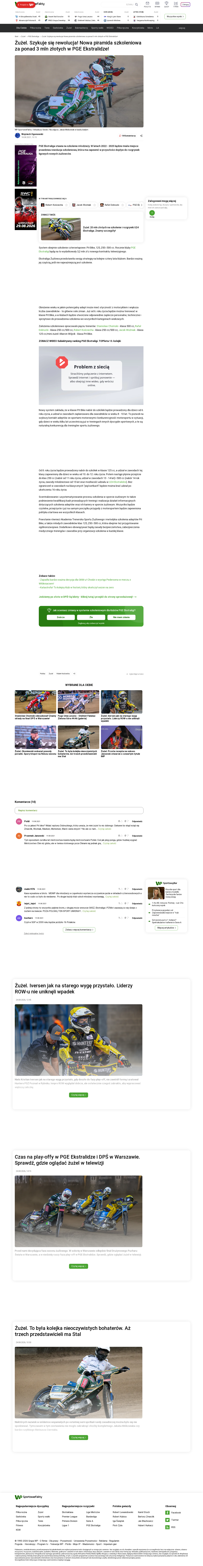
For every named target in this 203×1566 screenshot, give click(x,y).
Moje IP (77, 1544)
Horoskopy (30, 1544)
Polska (42, 674)
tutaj (68, 1560)
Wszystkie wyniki (174, 16)
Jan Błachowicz (145, 1521)
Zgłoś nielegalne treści (34, 933)
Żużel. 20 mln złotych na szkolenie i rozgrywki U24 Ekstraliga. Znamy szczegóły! (111, 229)
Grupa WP (33, 1541)
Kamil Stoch (144, 1512)
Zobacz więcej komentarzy (78, 929)
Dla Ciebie (21, 28)
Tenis (47, 28)
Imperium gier (110, 1544)
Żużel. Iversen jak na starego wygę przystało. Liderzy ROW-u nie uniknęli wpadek (120, 718)
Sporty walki (97, 28)
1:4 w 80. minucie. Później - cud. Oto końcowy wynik (167, 904)
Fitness (19, 1525)
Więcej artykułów (165, 927)
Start (16, 36)
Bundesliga (91, 1516)
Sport (99, 1544)
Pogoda (18, 1544)
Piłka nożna (35, 28)
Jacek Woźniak (127, 330)
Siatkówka (58, 28)
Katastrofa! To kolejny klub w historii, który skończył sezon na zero (77, 587)
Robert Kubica (119, 1516)
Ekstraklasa (67, 1512)
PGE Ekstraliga (34, 36)
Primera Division (69, 1521)
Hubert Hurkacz (145, 1525)
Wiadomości (88, 1544)
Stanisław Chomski (107, 326)
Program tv (42, 1544)
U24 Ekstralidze (117, 482)
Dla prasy (53, 1541)
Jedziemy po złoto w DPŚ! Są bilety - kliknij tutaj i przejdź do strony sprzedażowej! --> (87, 596)
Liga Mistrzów (93, 1512)
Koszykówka (138, 28)
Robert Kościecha (83, 330)
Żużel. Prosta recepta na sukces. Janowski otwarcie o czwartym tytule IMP (120, 754)
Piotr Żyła (117, 1525)
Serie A (89, 1521)
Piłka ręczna (123, 28)
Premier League (69, 1516)
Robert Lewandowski (123, 1512)
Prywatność (66, 1541)
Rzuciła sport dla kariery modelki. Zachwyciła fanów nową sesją (174, 893)
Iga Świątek (118, 1521)
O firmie (43, 1541)
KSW (18, 1530)
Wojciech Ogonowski (32, 134)
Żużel (69, 28)
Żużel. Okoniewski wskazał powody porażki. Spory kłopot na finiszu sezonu (35, 752)
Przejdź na (24, 5)
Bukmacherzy (81, 28)
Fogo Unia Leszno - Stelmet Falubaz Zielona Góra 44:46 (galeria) (76, 717)
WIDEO (110, 28)
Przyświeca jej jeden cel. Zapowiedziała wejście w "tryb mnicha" (165, 912)
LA (157, 28)
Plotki (68, 1544)
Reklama (103, 1541)
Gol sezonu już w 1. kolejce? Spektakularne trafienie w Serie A (166, 921)
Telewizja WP (56, 1544)
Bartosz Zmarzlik (146, 1516)
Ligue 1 (65, 1525)
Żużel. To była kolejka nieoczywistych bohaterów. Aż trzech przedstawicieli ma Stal (77, 754)
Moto (150, 28)
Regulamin (114, 1541)
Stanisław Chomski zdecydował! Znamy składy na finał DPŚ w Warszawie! (35, 717)
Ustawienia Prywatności (85, 1541)
